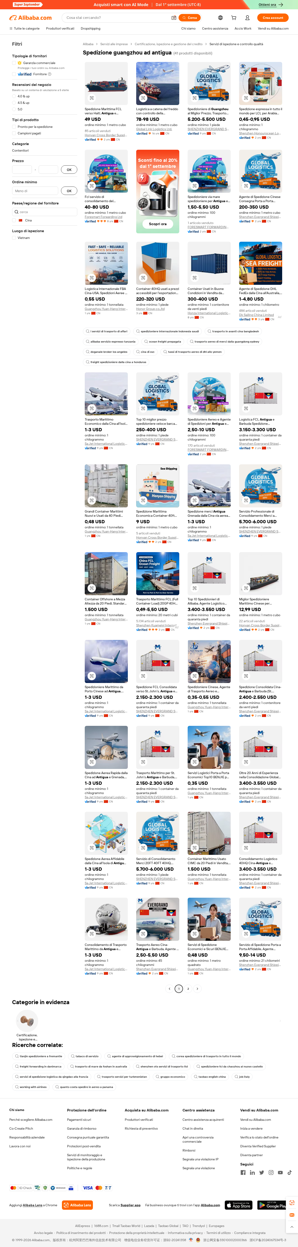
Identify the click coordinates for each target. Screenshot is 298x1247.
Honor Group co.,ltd (150, 309)
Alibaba (88, 44)
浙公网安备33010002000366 (225, 1240)
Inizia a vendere (251, 1128)
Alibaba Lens (32, 1205)
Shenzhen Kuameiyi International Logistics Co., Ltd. (157, 625)
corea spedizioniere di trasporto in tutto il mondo (208, 1056)
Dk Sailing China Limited (256, 315)
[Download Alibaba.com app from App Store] (239, 1205)
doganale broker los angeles (109, 351)
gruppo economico (172, 1076)
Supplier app (131, 1205)
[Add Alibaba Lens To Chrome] (77, 1205)
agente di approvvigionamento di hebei (137, 1056)
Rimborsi (189, 1150)
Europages (216, 1226)
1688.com (101, 1226)
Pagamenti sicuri (79, 1119)
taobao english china (212, 1076)
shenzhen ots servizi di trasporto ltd (164, 1066)
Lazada (149, 1226)
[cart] (234, 18)
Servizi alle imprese (114, 44)
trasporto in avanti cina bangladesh (235, 331)
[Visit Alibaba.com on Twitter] (261, 1172)
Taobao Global (168, 1226)
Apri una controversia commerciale (198, 1139)
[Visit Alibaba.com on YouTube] (280, 1172)
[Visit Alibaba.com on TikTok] (289, 1172)
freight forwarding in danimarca (40, 1066)
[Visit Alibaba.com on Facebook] (243, 1172)
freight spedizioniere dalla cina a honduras (118, 362)
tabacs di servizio (87, 1056)
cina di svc (148, 351)
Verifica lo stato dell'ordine (259, 1137)
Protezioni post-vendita (84, 1146)
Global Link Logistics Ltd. (154, 129)
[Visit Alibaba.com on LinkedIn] (252, 1172)
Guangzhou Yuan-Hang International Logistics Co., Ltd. (106, 309)
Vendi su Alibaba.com (255, 1119)
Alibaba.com (210, 1205)
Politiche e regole (79, 1168)
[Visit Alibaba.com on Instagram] (271, 1172)
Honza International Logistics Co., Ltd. (209, 313)
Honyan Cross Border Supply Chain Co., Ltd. (106, 135)
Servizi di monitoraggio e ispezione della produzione (86, 1157)
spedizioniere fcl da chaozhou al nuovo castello (232, 1066)
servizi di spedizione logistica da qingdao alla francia (54, 1076)
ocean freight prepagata (165, 341)
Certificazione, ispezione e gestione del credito (169, 44)
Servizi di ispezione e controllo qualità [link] (236, 44)
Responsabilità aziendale (27, 1137)
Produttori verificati (139, 1119)
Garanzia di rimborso (81, 1128)
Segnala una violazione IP (201, 1159)
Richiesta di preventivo (141, 1128)
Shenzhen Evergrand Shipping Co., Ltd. (260, 217)
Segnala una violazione (199, 1168)
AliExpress (82, 1226)
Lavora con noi (19, 1146)
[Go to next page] (197, 989)
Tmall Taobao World (126, 1226)
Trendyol (198, 1226)
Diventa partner (251, 1155)
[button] (174, 17)
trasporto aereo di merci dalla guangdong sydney (227, 341)
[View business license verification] (191, 1240)
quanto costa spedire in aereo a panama (86, 1087)
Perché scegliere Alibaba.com (30, 1119)
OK (69, 170)
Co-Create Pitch (21, 1128)
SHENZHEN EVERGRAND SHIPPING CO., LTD (209, 129)
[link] (292, 1203)
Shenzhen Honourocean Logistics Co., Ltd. (260, 133)
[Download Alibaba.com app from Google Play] (273, 1205)
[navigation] (44, 517)
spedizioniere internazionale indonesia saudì (170, 331)
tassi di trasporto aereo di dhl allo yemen (195, 351)
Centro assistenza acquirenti (203, 1119)
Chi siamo (16, 1110)
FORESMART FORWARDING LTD (209, 227)
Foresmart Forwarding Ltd (103, 217)
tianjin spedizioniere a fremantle (41, 1056)
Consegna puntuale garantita (88, 1137)
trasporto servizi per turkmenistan (124, 1076)
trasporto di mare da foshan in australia (101, 1066)
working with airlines (33, 1087)
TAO (185, 1226)
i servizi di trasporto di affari (109, 331)
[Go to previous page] (169, 989)
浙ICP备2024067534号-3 (268, 1240)
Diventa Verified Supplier (258, 1146)
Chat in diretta (193, 1128)
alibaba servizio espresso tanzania (113, 341)
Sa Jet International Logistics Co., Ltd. (106, 443)
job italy (244, 1076)
